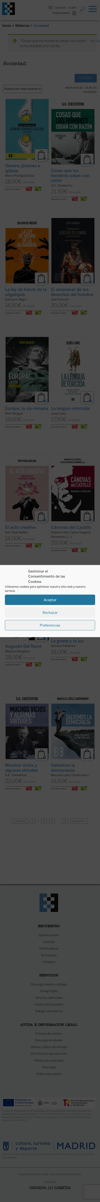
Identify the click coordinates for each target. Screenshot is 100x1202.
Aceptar (50, 600)
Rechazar (50, 612)
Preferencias (50, 625)
